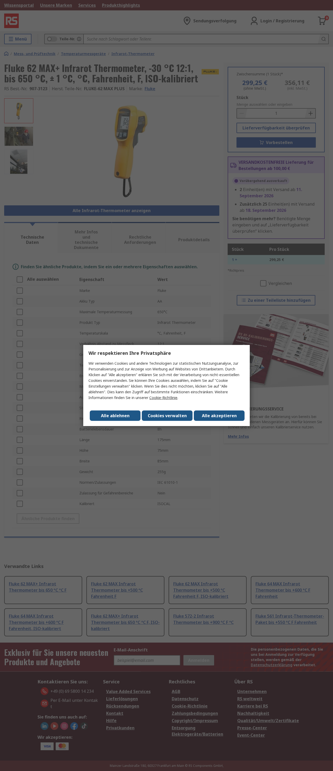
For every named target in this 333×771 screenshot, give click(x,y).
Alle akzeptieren (219, 416)
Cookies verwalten (167, 416)
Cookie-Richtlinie (163, 397)
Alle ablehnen (115, 416)
